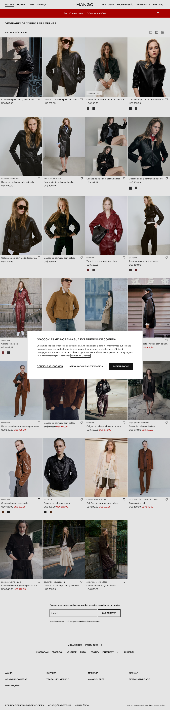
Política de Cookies (80, 355)
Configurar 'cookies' (50, 366)
